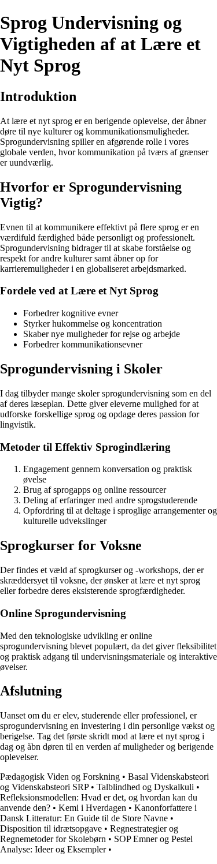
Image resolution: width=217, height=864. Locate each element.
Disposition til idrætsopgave (51, 828)
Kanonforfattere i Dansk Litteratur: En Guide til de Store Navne (98, 813)
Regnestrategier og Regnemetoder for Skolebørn (89, 834)
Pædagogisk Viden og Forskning (60, 776)
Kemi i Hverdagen (92, 808)
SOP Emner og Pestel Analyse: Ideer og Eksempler (96, 844)
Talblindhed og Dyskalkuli (145, 787)
